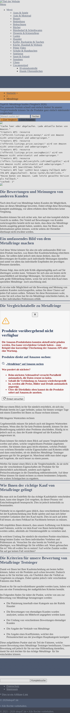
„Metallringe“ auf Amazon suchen (25, 364)
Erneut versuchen (15, 399)
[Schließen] (35, 314)
